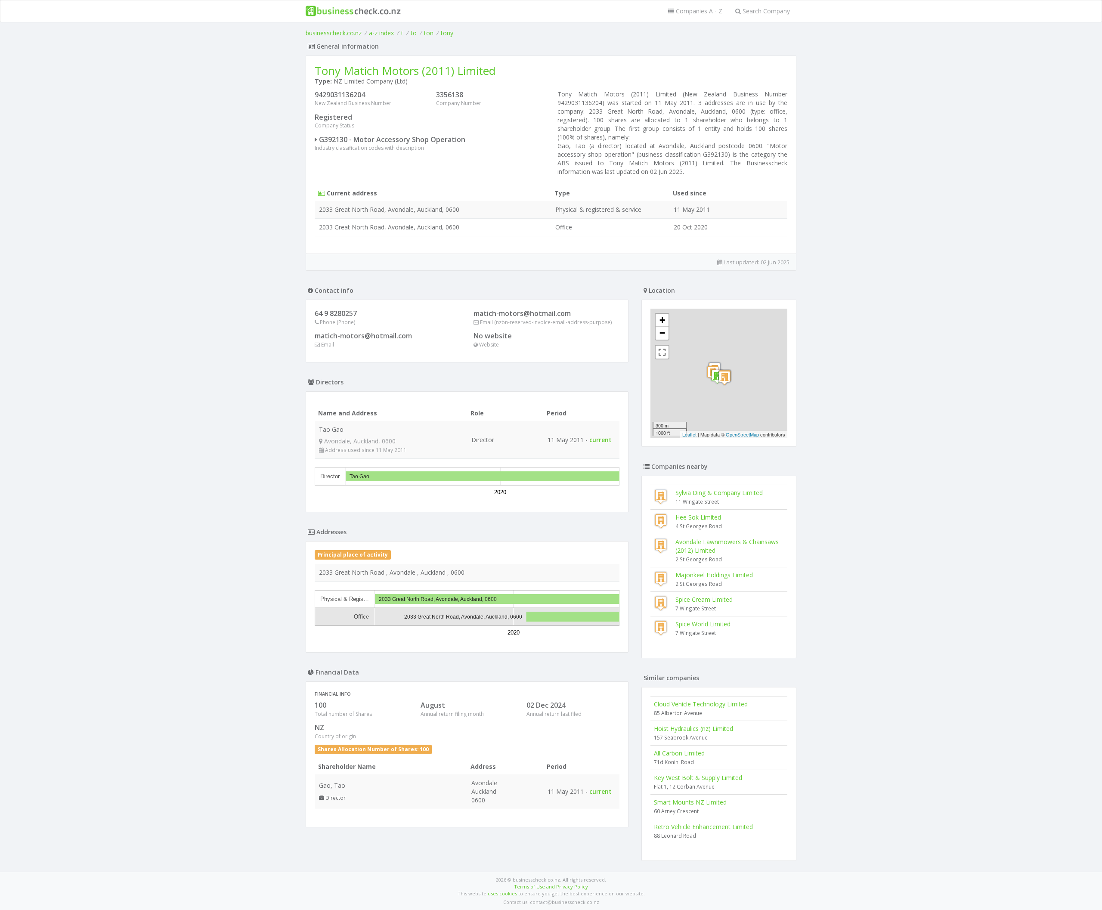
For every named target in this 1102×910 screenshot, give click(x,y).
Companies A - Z (698, 11)
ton (428, 33)
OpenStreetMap (742, 434)
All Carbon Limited (679, 753)
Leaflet (689, 434)
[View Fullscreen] (662, 352)
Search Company (765, 11)
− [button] (662, 333)
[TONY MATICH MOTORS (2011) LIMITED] (717, 376)
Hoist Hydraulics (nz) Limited (693, 728)
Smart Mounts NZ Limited (690, 802)
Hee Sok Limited (698, 517)
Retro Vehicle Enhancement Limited (703, 827)
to (414, 33)
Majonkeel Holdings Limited (714, 575)
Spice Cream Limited (704, 599)
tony (447, 33)
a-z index (381, 33)
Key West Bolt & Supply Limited (698, 778)
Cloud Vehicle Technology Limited (701, 704)
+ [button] (662, 320)
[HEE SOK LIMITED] (724, 378)
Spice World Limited (703, 624)
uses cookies (502, 893)
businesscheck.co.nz (334, 33)
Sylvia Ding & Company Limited (719, 493)
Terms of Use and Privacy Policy (551, 886)
